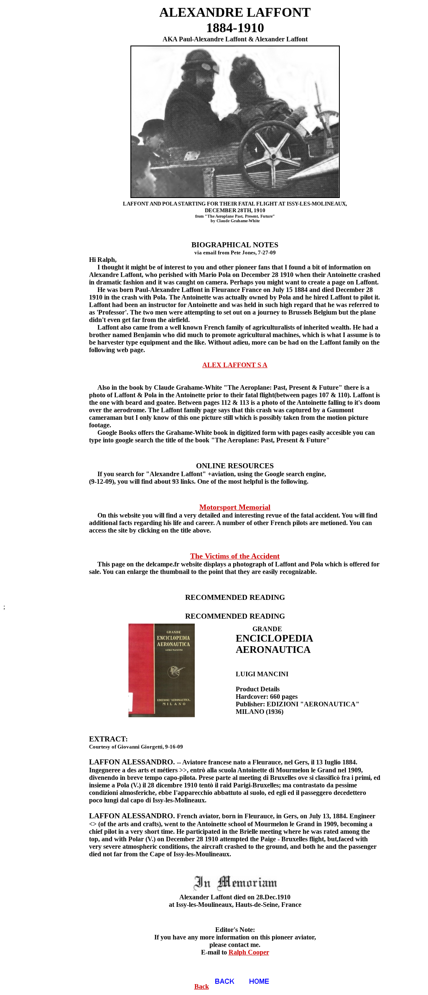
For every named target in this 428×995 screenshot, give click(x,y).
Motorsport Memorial (234, 507)
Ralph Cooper (249, 952)
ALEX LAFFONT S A (235, 364)
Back (201, 986)
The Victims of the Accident (235, 556)
